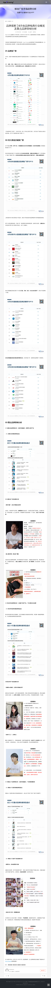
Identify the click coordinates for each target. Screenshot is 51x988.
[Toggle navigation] (46, 2)
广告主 (19, 964)
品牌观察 (14, 964)
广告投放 (23, 964)
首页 (6, 21)
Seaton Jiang (31, 984)
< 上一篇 (7, 975)
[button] (43, 970)
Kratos (21, 984)
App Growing (8, 961)
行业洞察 (9, 21)
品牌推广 (10, 964)
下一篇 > (44, 975)
